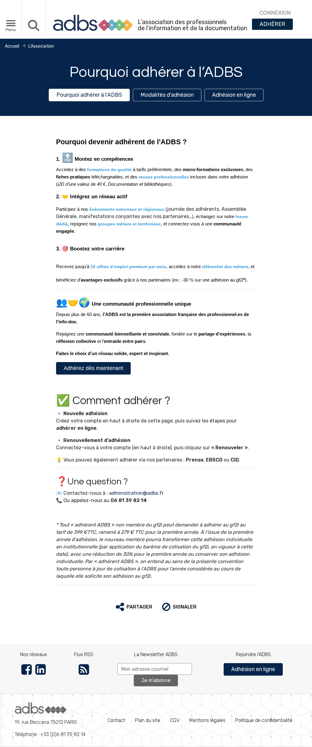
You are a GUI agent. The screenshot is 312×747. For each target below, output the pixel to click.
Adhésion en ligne (234, 95)
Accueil (12, 46)
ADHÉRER (272, 24)
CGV (174, 720)
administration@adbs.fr (136, 493)
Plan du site (147, 720)
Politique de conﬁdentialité (263, 720)
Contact (116, 720)
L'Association (41, 46)
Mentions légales (207, 720)
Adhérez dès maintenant (93, 368)
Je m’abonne (155, 680)
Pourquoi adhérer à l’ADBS (89, 95)
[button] (134, 607)
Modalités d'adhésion (167, 95)
